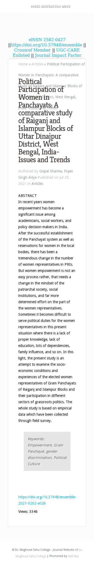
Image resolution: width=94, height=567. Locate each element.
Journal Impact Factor (58, 55)
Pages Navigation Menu (50, 6)
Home (23, 64)
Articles (37, 64)
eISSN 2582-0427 (47, 39)
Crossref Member (33, 50)
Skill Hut (73, 556)
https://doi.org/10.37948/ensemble (46, 44)
